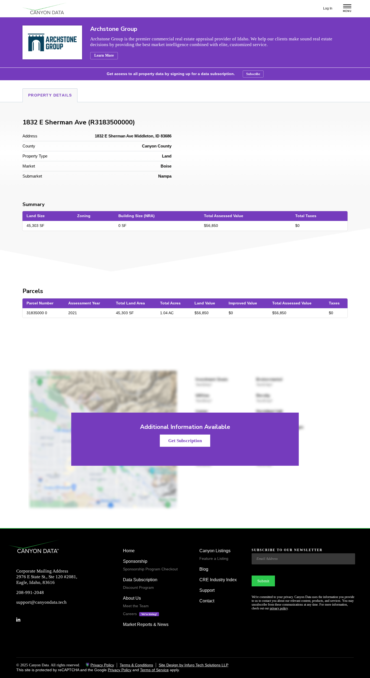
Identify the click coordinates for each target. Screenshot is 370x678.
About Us (132, 598)
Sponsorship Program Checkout (150, 569)
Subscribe (253, 74)
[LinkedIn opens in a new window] (20, 619)
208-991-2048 (30, 592)
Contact (206, 601)
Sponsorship (135, 561)
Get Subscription (185, 440)
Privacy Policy (102, 665)
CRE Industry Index (218, 579)
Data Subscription (140, 579)
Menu (347, 11)
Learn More (104, 55)
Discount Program (138, 587)
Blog (203, 569)
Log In (327, 8)
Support (207, 590)
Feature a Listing (213, 558)
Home (129, 550)
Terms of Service (154, 670)
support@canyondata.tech (41, 602)
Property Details (50, 95)
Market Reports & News (145, 624)
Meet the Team (136, 606)
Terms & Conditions (136, 665)
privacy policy (279, 608)
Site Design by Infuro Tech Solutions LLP (193, 665)
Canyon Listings (215, 550)
